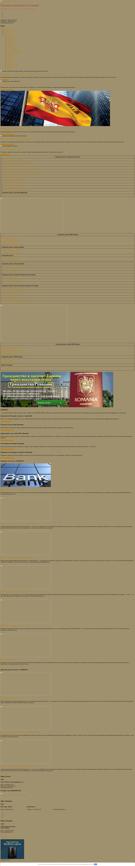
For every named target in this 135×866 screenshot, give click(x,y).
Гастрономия (10, 40)
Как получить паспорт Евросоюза (12, 266)
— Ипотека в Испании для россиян (10, 258)
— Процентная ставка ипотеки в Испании (12, 367)
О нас (5, 33)
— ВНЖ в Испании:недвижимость (10, 348)
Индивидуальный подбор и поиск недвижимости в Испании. (21, 732)
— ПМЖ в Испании (6, 361)
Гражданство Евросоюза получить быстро (14, 187)
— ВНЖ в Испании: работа (8, 349)
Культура (9, 47)
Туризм (9, 65)
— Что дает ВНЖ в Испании (9, 244)
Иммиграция (10, 44)
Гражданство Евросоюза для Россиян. (13, 184)
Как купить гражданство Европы (11, 181)
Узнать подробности (6, 421)
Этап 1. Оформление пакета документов (12, 288)
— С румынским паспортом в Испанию (12, 252)
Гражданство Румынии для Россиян (12, 280)
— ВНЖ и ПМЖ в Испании (8, 359)
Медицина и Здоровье (13, 50)
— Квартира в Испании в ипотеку (10, 369)
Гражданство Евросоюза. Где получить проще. (15, 165)
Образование (10, 54)
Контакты (6, 30)
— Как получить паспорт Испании (10, 251)
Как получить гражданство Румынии (12, 283)
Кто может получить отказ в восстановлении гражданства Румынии (19, 302)
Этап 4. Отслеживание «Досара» (10, 296)
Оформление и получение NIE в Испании (15, 591)
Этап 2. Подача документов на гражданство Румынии (15, 291)
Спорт (8, 61)
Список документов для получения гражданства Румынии (18, 195)
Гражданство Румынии (9, 277)
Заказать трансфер (5, 154)
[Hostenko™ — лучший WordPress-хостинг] (12, 858)
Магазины (9, 68)
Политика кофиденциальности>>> (10, 837)
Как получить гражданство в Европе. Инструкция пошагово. (19, 170)
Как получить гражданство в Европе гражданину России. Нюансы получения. (24, 173)
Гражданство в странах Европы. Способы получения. (17, 162)
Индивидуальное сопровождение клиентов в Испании (19, 523)
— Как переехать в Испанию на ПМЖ (11, 362)
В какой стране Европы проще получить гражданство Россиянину (20, 168)
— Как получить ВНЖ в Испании (10, 238)
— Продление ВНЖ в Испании (9, 241)
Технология (10, 62)
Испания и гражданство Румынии (20, 5)
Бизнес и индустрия (12, 37)
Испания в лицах (11, 46)
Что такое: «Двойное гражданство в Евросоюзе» (15, 178)
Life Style (9, 36)
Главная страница (8, 28)
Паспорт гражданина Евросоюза (11, 272)
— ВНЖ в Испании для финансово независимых (14, 352)
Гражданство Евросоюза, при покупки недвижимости (17, 189)
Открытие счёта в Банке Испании (12, 489)
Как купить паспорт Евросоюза (11, 269)
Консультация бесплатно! (7, 430)
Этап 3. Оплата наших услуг (9, 294)
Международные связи (13, 51)
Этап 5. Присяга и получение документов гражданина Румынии (18, 299)
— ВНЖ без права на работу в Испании (12, 351)
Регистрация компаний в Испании (12, 625)
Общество (9, 55)
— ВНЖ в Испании (6, 237)
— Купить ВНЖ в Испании (8, 354)
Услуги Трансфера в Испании (11, 698)
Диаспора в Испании (12, 41)
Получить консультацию (7, 90)
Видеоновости (11, 38)
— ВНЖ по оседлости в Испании (10, 347)
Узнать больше (4, 80)
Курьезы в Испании (12, 48)
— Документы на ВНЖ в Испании (10, 243)
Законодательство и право (14, 43)
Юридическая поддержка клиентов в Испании (16, 557)
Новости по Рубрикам (10, 34)
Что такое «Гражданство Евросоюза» (12, 159)
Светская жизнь (11, 60)
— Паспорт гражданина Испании (10, 250)
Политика (9, 57)
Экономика (10, 67)
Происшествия (11, 58)
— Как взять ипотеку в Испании (10, 259)
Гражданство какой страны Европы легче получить (16, 176)
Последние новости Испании (11, 31)
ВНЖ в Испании (6, 659)
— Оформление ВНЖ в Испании (10, 240)
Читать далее (4, 496)
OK (95, 864)
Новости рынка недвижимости (15, 53)
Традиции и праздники (13, 64)
